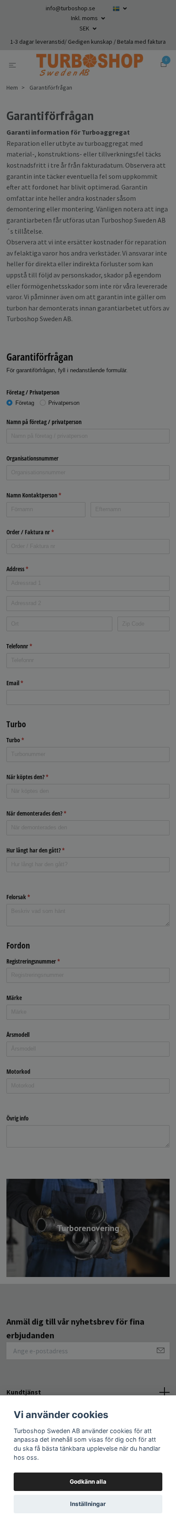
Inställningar (88, 1503)
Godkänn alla (88, 1481)
